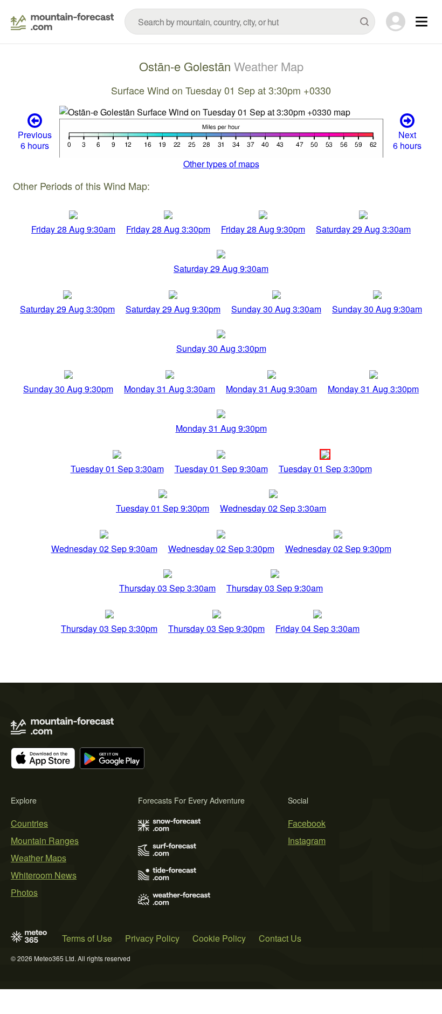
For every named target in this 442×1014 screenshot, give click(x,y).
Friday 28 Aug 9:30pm (263, 229)
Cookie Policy (219, 938)
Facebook (307, 823)
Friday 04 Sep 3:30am (317, 628)
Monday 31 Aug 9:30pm (221, 428)
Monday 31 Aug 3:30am (169, 389)
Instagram (307, 840)
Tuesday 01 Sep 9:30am (221, 468)
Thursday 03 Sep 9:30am (274, 588)
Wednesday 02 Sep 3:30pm (221, 548)
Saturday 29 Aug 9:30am (221, 268)
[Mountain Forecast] (62, 21)
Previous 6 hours (35, 139)
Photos (24, 892)
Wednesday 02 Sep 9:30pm (338, 548)
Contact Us (280, 938)
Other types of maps (221, 164)
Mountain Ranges (45, 840)
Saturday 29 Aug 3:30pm (67, 309)
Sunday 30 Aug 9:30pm (68, 389)
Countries (29, 823)
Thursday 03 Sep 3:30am (167, 588)
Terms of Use (87, 938)
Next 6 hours (407, 139)
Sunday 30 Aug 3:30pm (221, 348)
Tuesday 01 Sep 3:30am (117, 468)
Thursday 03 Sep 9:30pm (216, 628)
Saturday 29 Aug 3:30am (363, 229)
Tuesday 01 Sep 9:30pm (162, 508)
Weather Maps (38, 858)
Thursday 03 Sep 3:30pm (109, 628)
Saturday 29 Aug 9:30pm (173, 309)
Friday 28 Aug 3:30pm (168, 229)
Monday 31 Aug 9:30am (271, 389)
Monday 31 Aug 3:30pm (373, 389)
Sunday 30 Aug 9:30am (377, 309)
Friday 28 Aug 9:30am (73, 229)
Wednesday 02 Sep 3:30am (273, 508)
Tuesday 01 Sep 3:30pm (325, 468)
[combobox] (250, 22)
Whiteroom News (44, 875)
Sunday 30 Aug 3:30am (276, 309)
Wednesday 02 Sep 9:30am (104, 548)
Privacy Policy (152, 938)
